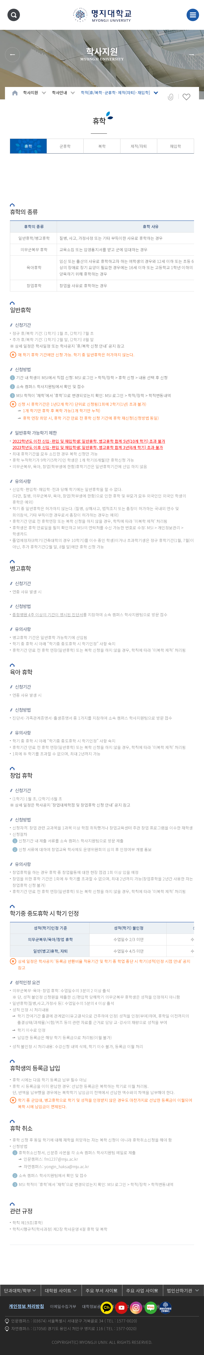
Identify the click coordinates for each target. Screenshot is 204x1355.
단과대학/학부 (17, 1290)
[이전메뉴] (12, 54)
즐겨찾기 (186, 97)
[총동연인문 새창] (165, 1305)
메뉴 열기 (193, 15)
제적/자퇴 (139, 146)
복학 (102, 146)
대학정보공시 (93, 1306)
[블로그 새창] (151, 1305)
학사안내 (59, 92)
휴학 (28, 146)
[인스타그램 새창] (136, 1305)
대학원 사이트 (58, 1290)
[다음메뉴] (191, 54)
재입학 (175, 146)
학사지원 (30, 92)
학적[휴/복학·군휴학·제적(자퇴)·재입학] (115, 92)
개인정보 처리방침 (26, 1306)
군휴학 (65, 146)
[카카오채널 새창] (107, 1305)
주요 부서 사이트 (102, 1290)
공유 (170, 97)
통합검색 (13, 15)
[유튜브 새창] (121, 1305)
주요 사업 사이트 (142, 1290)
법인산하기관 (179, 1290)
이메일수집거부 (63, 1306)
